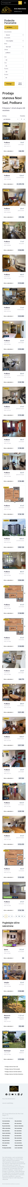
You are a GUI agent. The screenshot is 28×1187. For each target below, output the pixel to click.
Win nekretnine (18, 1133)
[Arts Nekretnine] (6, 9)
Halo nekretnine (18, 1128)
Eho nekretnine (18, 1130)
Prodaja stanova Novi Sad (11, 1066)
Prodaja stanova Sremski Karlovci (13, 1071)
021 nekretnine (5, 1123)
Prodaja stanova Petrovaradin (12, 1069)
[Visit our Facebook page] (6, 1094)
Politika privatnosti (8, 1099)
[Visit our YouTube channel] (12, 1094)
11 (22, 916)
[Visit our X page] (15, 1094)
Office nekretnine (6, 1128)
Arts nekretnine (5, 1143)
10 (19, 916)
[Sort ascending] (21, 119)
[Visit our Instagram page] (9, 1094)
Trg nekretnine (18, 1140)
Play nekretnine (5, 1138)
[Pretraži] (20, 3)
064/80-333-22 (18, 11)
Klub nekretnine (6, 1130)
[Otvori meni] (25, 3)
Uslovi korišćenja (7, 1103)
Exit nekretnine (18, 1135)
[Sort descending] (24, 119)
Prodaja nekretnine (6, 1147)
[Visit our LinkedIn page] (19, 1094)
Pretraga (9, 83)
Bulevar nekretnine (19, 1125)
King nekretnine (6, 1140)
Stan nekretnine (6, 1135)
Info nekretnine (18, 1123)
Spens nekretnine (6, 1133)
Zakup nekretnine (19, 1145)
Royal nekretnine (6, 1125)
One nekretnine (18, 1143)
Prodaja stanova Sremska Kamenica (14, 1074)
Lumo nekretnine (18, 1147)
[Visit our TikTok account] (22, 1094)
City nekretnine (18, 1121)
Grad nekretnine (6, 1121)
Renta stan (4, 1145)
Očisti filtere (20, 83)
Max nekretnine (18, 1138)
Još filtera (11, 27)
